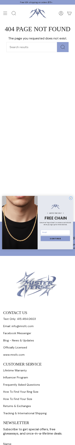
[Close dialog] (70, 198)
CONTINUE (55, 238)
